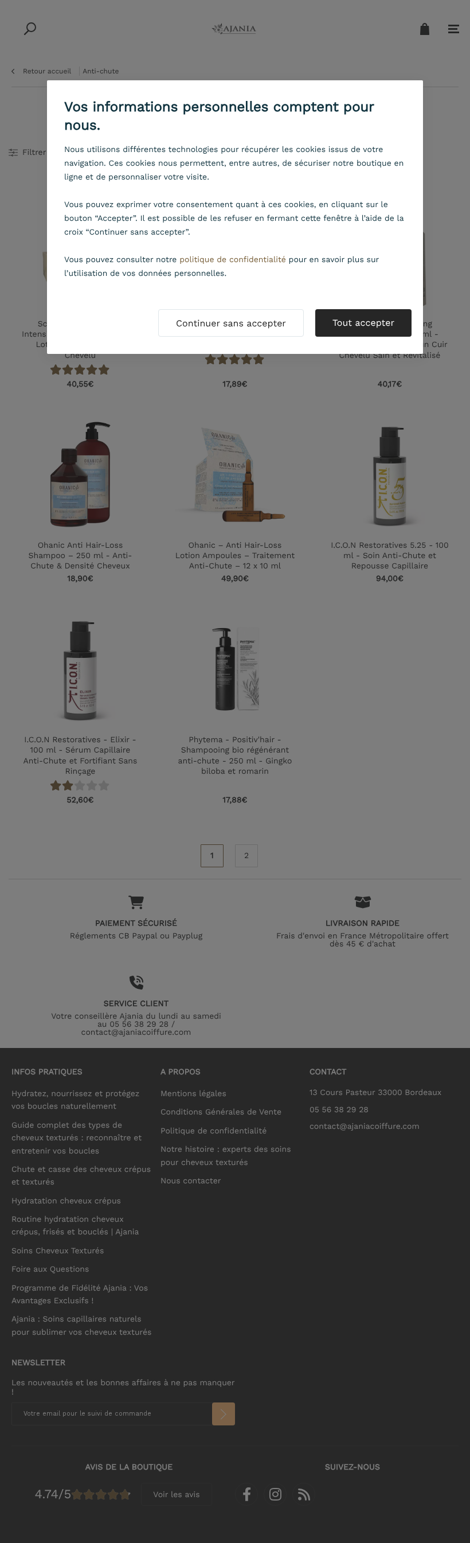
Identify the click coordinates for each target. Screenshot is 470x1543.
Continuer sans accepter (231, 323)
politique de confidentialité (232, 259)
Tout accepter (363, 322)
